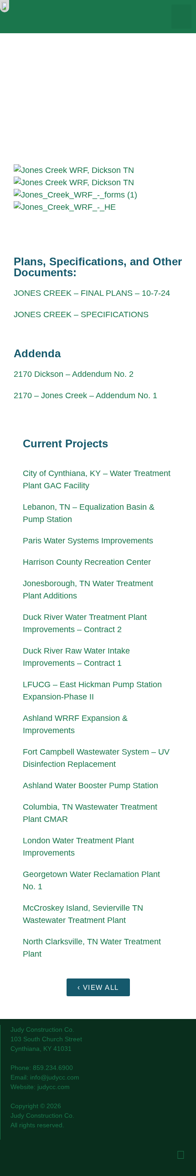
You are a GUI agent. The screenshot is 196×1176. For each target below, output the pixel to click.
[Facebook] (180, 1155)
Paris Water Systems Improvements (88, 540)
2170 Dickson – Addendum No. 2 (74, 374)
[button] (181, 17)
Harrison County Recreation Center (87, 562)
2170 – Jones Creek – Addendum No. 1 (85, 395)
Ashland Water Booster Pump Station (90, 785)
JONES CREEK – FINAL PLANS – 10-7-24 (92, 293)
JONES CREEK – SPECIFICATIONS (81, 314)
